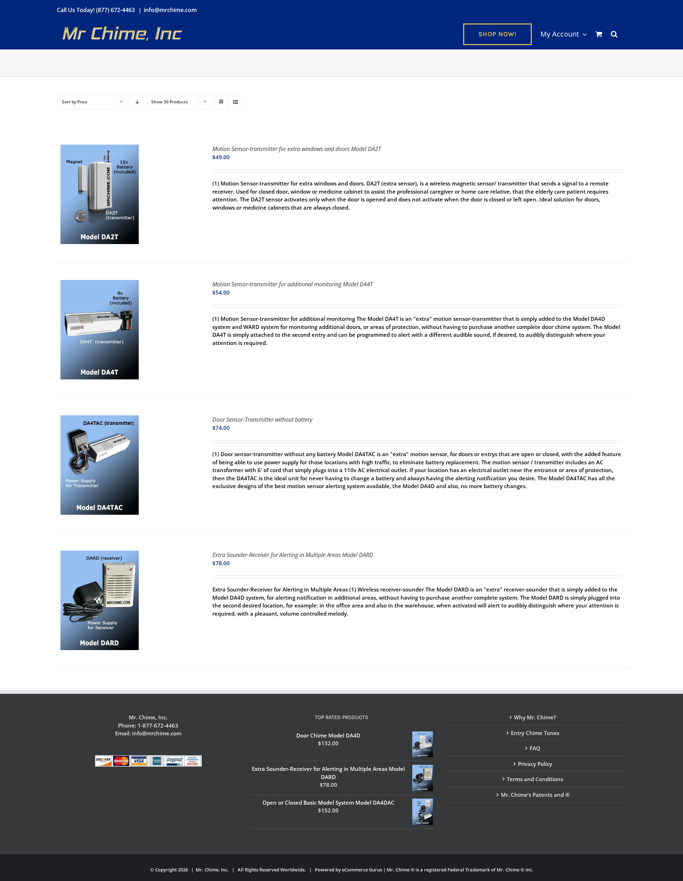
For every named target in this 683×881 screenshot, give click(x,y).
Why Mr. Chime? (535, 717)
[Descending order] (137, 101)
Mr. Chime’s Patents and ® (535, 794)
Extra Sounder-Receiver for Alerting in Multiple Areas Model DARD (292, 555)
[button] (614, 34)
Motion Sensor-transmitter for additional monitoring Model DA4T (292, 284)
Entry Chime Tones (535, 732)
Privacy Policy (535, 763)
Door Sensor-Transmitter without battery (262, 419)
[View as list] (235, 102)
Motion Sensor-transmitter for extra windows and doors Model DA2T (296, 149)
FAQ (535, 748)
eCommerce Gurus (362, 869)
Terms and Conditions (535, 779)
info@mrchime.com (170, 10)
